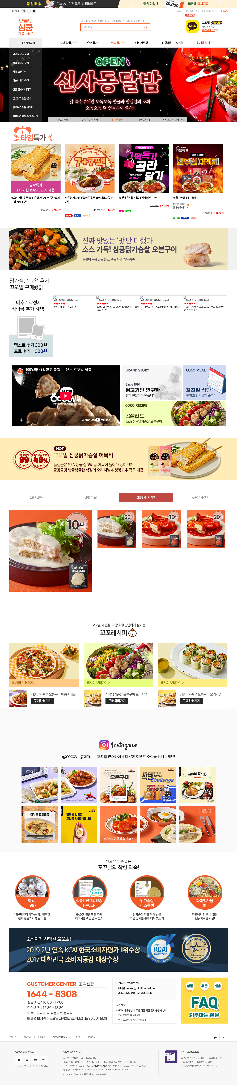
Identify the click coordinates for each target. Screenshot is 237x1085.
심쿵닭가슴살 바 (200, 497)
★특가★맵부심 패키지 (185, 198)
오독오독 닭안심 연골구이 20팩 (65, 300)
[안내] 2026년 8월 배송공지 (128, 1015)
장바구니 (199, 11)
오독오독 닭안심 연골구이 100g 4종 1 (112, 300)
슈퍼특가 (92, 42)
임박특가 (116, 42)
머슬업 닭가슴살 (20, 80)
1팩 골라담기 (145, 120)
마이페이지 (210, 11)
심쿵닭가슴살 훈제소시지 (25, 116)
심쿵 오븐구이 (19, 71)
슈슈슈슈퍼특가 (90, 120)
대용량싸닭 (62, 120)
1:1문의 (77, 1037)
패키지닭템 (142, 42)
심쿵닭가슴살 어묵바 (22, 107)
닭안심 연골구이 (20, 54)
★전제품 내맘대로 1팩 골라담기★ (138, 198)
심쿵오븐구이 (37, 497)
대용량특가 (67, 42)
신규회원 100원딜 (172, 42)
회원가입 (189, 11)
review (91, 1037)
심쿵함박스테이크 (146, 497)
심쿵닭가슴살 (91, 497)
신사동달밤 (203, 42)
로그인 (179, 11)
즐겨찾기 (15, 11)
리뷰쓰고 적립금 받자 (173, 120)
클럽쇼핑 (224, 11)
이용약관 (41, 1037)
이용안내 (27, 1037)
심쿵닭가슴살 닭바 (21, 98)
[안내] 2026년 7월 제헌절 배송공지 (131, 1020)
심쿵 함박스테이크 (21, 89)
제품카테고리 (28, 43)
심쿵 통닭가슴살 (20, 63)
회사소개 (12, 1037)
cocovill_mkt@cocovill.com (116, 1070)
